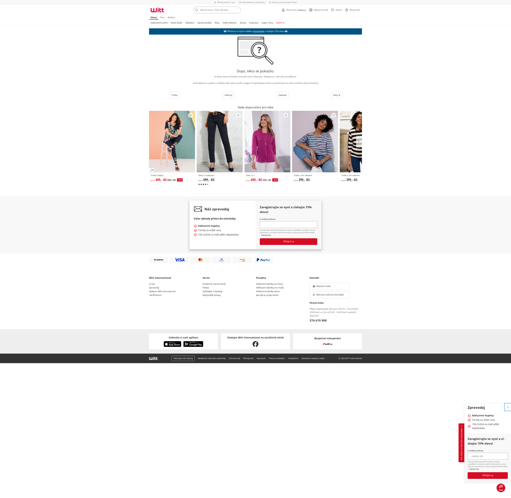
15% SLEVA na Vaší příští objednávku (461, 444)
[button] (359, 141)
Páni (162, 17)
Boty (217, 22)
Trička (175, 95)
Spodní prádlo (204, 22)
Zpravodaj (154, 287)
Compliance (293, 358)
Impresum (261, 358)
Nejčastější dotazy (212, 295)
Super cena (267, 22)
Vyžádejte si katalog (212, 291)
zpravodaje (258, 31)
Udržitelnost (155, 295)
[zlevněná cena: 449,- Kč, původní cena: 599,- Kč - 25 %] (267, 141)
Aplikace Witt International (162, 291)
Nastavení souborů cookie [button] (313, 358)
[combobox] (223, 10)
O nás (152, 283)
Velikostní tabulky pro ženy (269, 283)
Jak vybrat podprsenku (267, 295)
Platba (206, 287)
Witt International (160, 277)
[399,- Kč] (315, 141)
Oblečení (190, 22)
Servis (206, 277)
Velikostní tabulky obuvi (268, 291)
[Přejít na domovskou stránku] (157, 10)
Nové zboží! (176, 22)
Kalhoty (228, 95)
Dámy (154, 17)
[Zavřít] (508, 407)
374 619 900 (318, 320)
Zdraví (243, 22)
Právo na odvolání (277, 358)
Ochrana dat (234, 358)
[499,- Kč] (220, 141)
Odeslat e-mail (326, 287)
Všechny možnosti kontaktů (330, 294)
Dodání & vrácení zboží (214, 283)
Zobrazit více (474, 469)
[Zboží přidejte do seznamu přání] (190, 115)
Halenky (283, 95)
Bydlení (171, 17)
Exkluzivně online (159, 22)
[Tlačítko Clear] (238, 10)
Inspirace (253, 22)
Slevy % (336, 95)
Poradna (261, 277)
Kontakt (314, 277)
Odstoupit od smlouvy (183, 358)
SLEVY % (280, 22)
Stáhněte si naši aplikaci (183, 337)
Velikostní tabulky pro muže (270, 287)
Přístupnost (248, 358)
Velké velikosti (230, 22)
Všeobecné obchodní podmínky (212, 358)
